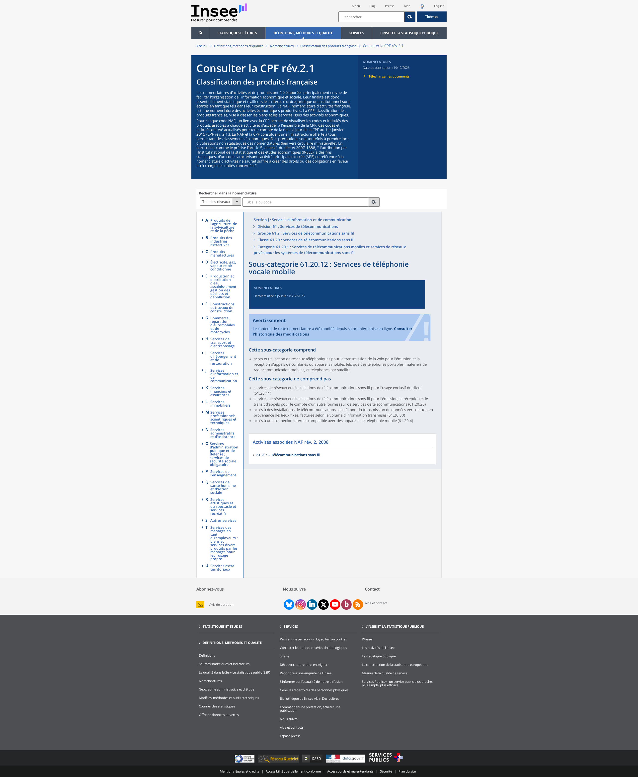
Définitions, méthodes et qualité (303, 33)
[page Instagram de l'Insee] (300, 604)
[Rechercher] (409, 16)
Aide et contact (376, 603)
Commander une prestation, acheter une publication (310, 709)
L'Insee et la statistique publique (409, 33)
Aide (407, 6)
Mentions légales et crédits (239, 771)
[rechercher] (374, 202)
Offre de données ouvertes (219, 714)
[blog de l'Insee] (346, 604)
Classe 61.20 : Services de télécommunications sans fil (305, 239)
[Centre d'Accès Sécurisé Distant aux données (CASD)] (312, 762)
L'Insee (367, 639)
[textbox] (371, 16)
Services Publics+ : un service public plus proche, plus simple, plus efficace (397, 683)
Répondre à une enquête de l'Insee (305, 673)
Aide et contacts (292, 727)
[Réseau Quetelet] (279, 762)
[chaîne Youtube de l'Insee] (335, 604)
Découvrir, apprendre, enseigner (303, 664)
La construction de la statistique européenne (395, 664)
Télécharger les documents (389, 76)
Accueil (201, 46)
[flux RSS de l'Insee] (358, 604)
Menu (356, 6)
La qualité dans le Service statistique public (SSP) (234, 672)
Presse (390, 6)
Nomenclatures (282, 46)
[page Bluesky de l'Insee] (288, 604)
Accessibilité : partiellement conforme (293, 771)
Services (356, 33)
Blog (372, 6)
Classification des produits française (328, 46)
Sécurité (386, 771)
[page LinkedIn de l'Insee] (312, 604)
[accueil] (200, 33)
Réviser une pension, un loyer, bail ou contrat (313, 639)
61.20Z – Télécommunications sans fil (288, 454)
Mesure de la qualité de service (384, 673)
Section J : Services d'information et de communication (302, 219)
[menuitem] (200, 33)
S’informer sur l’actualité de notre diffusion (311, 681)
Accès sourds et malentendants (350, 771)
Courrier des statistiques (217, 706)
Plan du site (407, 771)
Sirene (284, 656)
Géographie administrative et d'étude (226, 689)
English (439, 6)
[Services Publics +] (385, 762)
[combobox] (392, 16)
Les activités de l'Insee (378, 647)
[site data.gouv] (346, 762)
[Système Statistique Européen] (245, 762)
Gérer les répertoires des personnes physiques (314, 690)
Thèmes (431, 16)
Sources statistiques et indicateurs (224, 664)
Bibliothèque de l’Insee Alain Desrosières (309, 698)
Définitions (207, 655)
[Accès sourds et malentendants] (422, 8)
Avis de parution (221, 604)
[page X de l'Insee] (323, 605)
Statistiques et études (237, 33)
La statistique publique (379, 656)
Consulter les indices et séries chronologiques (313, 647)
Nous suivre (289, 719)
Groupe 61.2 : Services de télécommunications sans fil (305, 233)
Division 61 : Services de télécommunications (297, 226)
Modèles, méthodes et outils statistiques (229, 697)
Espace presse (290, 736)
